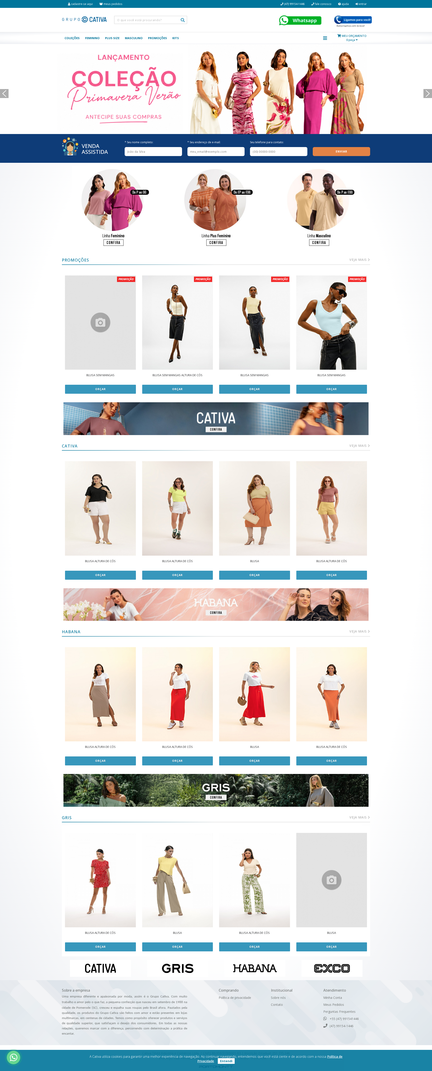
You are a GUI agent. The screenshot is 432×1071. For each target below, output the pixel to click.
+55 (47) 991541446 (344, 1019)
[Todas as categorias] (325, 37)
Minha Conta (332, 997)
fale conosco (322, 4)
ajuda (345, 4)
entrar (362, 4)
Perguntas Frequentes (339, 1011)
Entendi (226, 1061)
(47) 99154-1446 (341, 1026)
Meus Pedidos (333, 1004)
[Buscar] (183, 20)
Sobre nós (278, 997)
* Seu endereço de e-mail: (203, 142)
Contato (277, 1004)
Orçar (100, 389)
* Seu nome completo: (139, 142)
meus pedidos (112, 4)
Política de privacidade (235, 997)
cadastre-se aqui (81, 4)
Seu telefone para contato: (267, 142)
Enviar (341, 151)
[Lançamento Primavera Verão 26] (216, 89)
